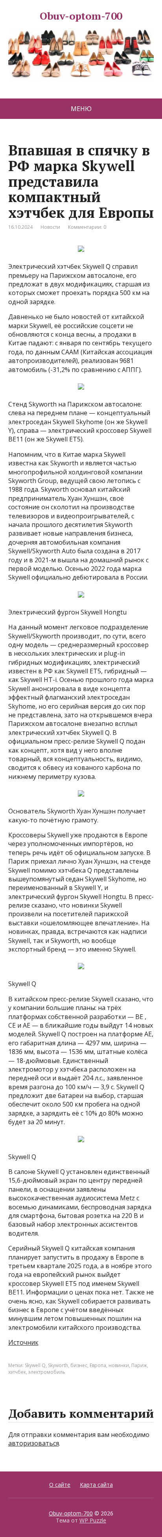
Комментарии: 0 (87, 227)
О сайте (59, 1484)
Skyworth (58, 1365)
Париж (139, 1365)
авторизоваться (33, 1443)
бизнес (78, 1365)
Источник (23, 1342)
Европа (98, 1365)
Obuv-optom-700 (81, 17)
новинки (119, 1365)
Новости (50, 227)
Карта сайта (96, 1484)
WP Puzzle (92, 1520)
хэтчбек (17, 1372)
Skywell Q (35, 1365)
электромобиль (46, 1372)
